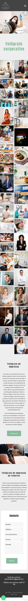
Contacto (14, 433)
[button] (3, 597)
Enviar (11, 561)
